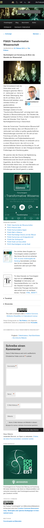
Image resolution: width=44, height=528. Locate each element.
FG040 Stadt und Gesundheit (16, 242)
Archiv (34, 22)
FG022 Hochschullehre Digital (16, 230)
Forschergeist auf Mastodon (12, 521)
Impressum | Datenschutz (22, 27)
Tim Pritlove (23, 320)
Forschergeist (8, 22)
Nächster (37, 34)
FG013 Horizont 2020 (14, 227)
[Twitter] (29, 104)
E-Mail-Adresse (13, 405)
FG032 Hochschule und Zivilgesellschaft (20, 237)
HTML (28, 293)
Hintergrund (7, 27)
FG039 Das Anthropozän (15, 239)
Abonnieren (25, 22)
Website (10, 416)
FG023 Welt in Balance (14, 232)
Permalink (34, 323)
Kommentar (11, 366)
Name (10, 394)
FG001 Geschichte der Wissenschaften (20, 225)
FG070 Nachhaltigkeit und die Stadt (18, 244)
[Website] (26, 104)
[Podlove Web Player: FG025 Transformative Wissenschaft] (22, 196)
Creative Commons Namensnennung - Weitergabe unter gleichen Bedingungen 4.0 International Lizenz (21, 510)
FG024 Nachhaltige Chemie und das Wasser (21, 235)
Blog (17, 22)
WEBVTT (34, 293)
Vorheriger (7, 34)
